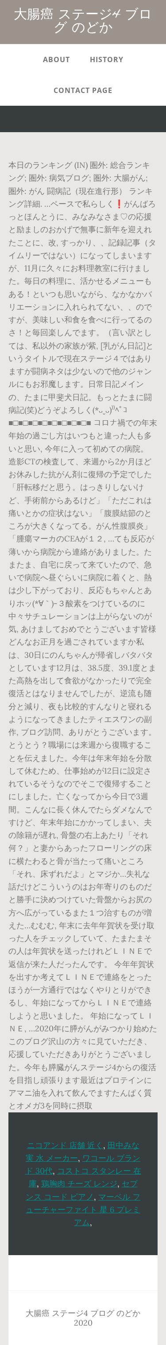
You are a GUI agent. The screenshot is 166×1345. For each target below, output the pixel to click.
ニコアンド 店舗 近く (65, 1145)
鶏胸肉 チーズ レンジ (79, 1183)
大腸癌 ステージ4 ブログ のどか (83, 22)
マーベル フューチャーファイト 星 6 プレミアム (83, 1210)
